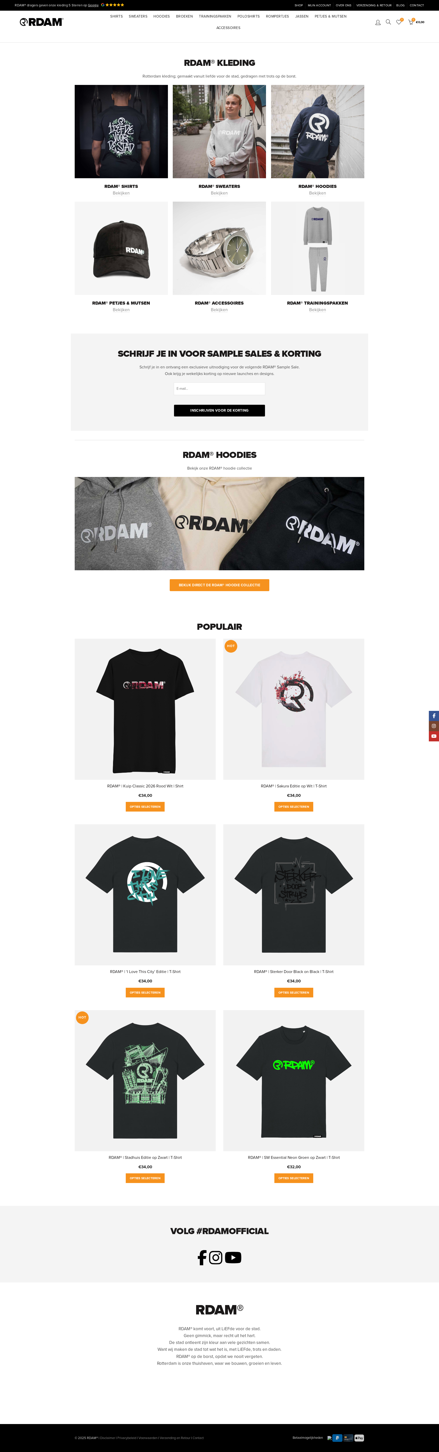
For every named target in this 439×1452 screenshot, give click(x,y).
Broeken (184, 16)
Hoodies (161, 16)
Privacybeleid (126, 1438)
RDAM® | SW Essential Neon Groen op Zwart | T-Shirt (294, 1157)
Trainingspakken (215, 16)
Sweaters (138, 16)
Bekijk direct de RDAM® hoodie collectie (219, 585)
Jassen (302, 16)
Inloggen (378, 22)
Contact (417, 5)
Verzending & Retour (374, 5)
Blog (400, 5)
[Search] (388, 22)
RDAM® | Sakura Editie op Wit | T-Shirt (294, 786)
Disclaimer (107, 1438)
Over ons (343, 5)
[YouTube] (434, 736)
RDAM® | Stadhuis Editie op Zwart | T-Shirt (145, 1157)
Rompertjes (277, 16)
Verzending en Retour (175, 1438)
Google (93, 5)
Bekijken (121, 193)
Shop (299, 5)
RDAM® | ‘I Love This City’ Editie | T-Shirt (145, 971)
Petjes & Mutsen (331, 16)
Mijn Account (319, 5)
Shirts (116, 16)
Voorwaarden (148, 1438)
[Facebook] (434, 716)
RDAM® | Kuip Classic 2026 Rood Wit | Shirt (145, 786)
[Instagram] (434, 726)
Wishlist (402, 19)
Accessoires (228, 28)
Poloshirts (249, 16)
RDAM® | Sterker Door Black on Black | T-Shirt (294, 971)
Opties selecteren (145, 807)
